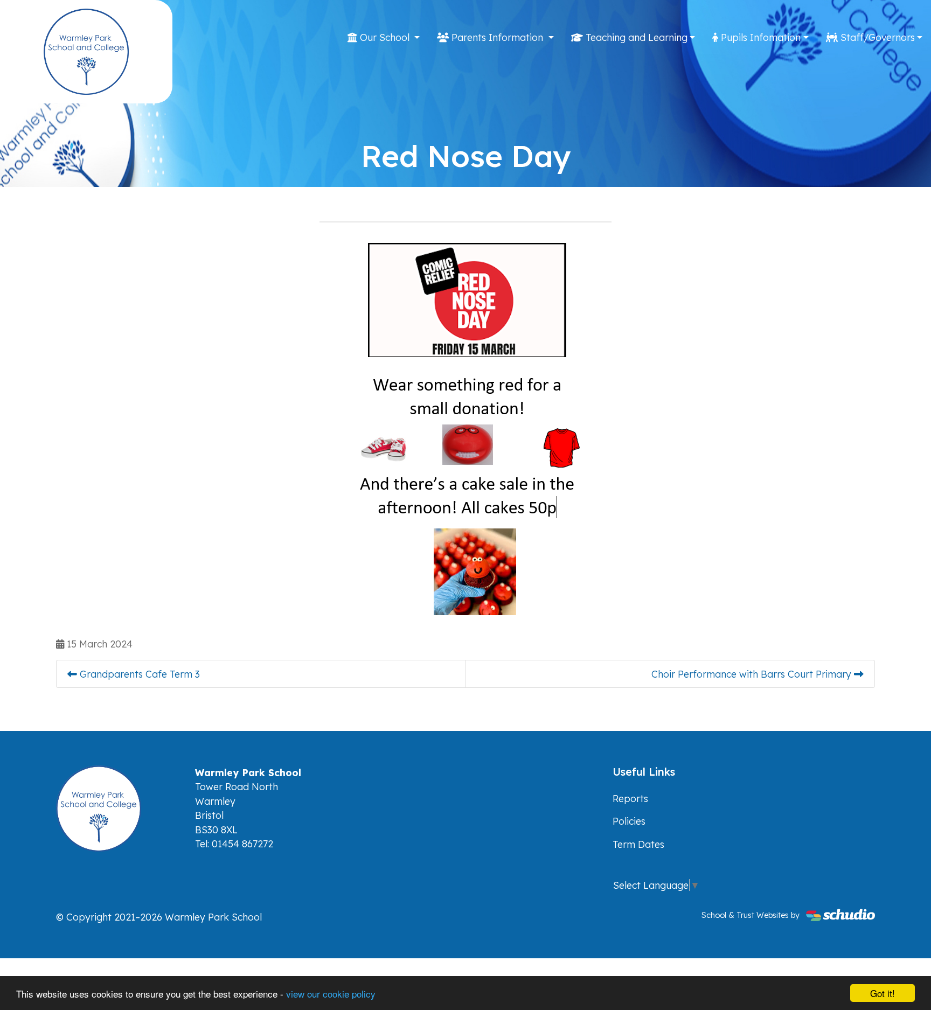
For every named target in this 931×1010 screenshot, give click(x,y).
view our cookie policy (331, 993)
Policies (629, 821)
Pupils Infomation (759, 37)
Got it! (882, 993)
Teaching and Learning (635, 37)
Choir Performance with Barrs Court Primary (752, 674)
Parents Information (497, 37)
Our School (384, 37)
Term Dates (638, 844)
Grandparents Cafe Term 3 (138, 674)
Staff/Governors (876, 37)
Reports (630, 798)
